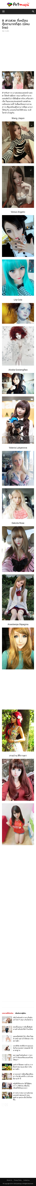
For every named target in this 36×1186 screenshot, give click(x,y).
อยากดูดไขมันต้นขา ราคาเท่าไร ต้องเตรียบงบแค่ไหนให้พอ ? (23, 1057)
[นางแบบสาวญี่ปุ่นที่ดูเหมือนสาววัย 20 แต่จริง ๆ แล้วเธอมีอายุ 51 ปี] (7, 1076)
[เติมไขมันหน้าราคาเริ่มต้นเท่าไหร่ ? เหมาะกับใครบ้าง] (7, 1019)
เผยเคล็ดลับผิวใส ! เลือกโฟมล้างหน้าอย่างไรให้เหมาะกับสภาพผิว (23, 1038)
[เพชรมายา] (18, 4)
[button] (33, 11)
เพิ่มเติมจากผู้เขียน (20, 1013)
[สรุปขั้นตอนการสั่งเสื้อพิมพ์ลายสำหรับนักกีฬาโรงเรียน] (7, 1029)
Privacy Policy (18, 1180)
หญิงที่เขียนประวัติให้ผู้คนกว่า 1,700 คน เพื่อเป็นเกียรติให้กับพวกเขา (22, 1086)
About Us (9, 1180)
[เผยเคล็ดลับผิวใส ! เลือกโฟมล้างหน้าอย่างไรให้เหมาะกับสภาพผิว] (7, 1038)
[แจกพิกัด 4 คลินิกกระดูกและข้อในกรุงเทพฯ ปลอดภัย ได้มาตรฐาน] (7, 1048)
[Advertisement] (18, 51)
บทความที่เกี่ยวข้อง (7, 1013)
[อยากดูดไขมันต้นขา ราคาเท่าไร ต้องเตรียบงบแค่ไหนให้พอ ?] (7, 1057)
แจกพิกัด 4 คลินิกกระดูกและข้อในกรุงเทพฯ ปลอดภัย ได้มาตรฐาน (23, 1048)
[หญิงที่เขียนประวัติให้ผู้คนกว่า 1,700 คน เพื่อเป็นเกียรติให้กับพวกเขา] (7, 1085)
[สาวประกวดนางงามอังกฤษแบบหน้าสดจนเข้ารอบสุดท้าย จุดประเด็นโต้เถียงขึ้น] (7, 1095)
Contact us (26, 1180)
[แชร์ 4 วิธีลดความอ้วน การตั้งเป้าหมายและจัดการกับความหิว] (7, 1067)
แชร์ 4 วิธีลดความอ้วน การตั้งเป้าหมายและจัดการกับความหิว (23, 1067)
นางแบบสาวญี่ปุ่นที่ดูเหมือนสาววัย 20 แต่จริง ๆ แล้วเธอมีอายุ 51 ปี (23, 1076)
